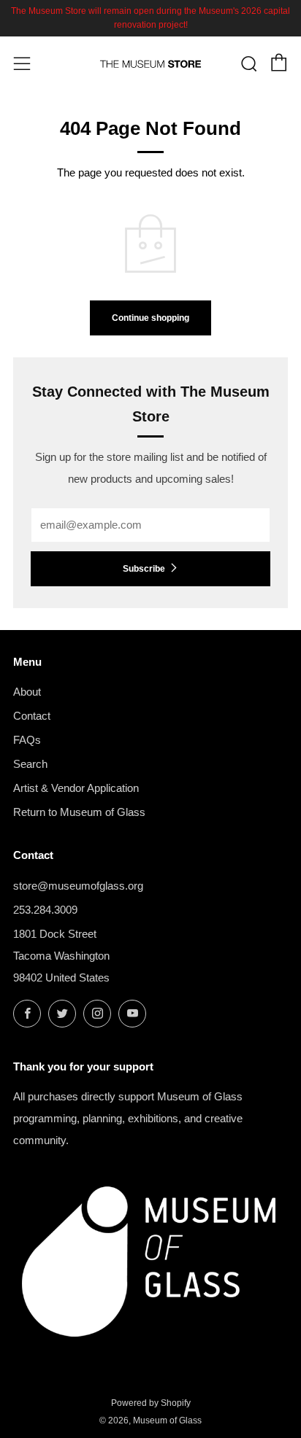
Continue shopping (150, 318)
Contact (31, 716)
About (27, 691)
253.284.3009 (45, 909)
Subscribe (144, 569)
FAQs (27, 740)
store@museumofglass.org (78, 885)
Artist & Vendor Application (76, 788)
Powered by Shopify (151, 1403)
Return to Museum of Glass (79, 812)
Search (30, 764)
